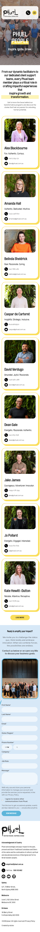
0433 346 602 (14, 214)
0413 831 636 (14, 435)
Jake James (12, 480)
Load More (20, 617)
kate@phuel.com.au (16, 606)
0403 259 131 (14, 158)
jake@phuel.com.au (16, 495)
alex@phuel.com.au (16, 163)
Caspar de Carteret (17, 314)
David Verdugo (13, 369)
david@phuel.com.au (17, 385)
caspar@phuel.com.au (17, 329)
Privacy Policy (30, 921)
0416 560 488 (14, 380)
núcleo (11, 925)
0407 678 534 (14, 601)
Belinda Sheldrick (15, 259)
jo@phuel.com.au (15, 551)
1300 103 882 (28, 12)
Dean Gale (11, 425)
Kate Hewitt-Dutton (17, 591)
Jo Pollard (11, 535)
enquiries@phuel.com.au (14, 864)
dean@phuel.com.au (16, 440)
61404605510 (14, 324)
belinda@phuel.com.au (17, 274)
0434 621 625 (14, 546)
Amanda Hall (12, 203)
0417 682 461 (14, 269)
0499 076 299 (14, 490)
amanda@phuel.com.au (18, 219)
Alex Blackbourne (15, 148)
